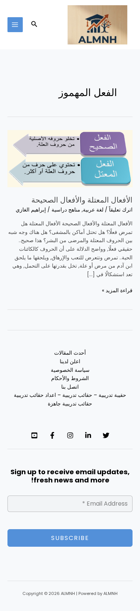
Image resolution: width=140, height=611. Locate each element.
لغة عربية (93, 209)
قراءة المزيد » (117, 290)
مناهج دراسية (66, 209)
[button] (33, 24)
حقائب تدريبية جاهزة (70, 403)
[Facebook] (52, 435)
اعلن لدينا (70, 361)
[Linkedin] (88, 435)
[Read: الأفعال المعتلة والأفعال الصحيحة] (70, 158)
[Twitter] (106, 435)
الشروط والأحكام (70, 378)
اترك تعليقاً (121, 209)
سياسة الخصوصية (70, 370)
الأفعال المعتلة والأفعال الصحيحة (82, 200)
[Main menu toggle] (15, 25)
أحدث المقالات (70, 353)
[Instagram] (70, 435)
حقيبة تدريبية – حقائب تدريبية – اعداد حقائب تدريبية (70, 395)
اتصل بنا (70, 387)
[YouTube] (34, 435)
